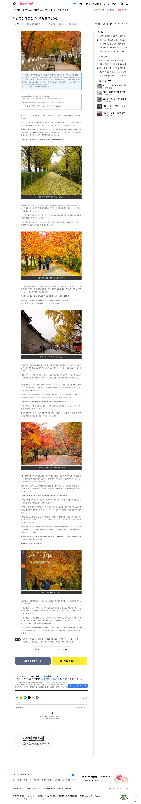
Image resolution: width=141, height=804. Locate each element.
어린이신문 (97, 3)
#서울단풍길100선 (51, 639)
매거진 (87, 3)
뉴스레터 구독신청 (49, 788)
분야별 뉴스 (27, 10)
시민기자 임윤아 (107, 109)
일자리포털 (54, 780)
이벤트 (114, 3)
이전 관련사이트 (13, 780)
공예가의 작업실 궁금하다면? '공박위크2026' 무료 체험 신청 (112, 44)
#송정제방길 (35, 642)
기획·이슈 (17, 10)
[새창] (33, 661)
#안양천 (77, 639)
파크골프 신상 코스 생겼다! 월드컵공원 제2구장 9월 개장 (112, 40)
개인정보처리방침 (18, 788)
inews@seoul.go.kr (93, 796)
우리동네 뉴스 (50, 10)
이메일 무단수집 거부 (34, 788)
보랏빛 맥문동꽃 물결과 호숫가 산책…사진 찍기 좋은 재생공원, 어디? (112, 72)
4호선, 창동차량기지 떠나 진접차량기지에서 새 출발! (112, 60)
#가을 (71, 639)
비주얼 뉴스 (38, 10)
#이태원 (51, 642)
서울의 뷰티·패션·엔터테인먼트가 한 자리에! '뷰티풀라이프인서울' (112, 51)
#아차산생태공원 (67, 642)
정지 (71, 775)
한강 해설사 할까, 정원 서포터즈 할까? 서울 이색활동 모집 (112, 48)
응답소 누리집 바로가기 (76, 686)
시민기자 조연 (107, 95)
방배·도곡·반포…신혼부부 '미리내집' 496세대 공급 (112, 68)
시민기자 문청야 (107, 102)
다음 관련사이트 (73, 780)
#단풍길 (40, 639)
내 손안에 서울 (26, 3)
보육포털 (45, 780)
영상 (80, 3)
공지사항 (68, 788)
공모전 (106, 3)
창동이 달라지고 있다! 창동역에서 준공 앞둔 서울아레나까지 (112, 64)
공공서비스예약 (34, 780)
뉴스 (75, 3)
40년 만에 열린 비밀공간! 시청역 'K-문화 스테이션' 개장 (112, 36)
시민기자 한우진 (107, 88)
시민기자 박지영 (107, 115)
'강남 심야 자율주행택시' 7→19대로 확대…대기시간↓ (112, 76)
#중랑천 (25, 642)
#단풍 (25, 639)
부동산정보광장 (22, 780)
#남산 (58, 642)
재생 (73, 775)
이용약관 (60, 788)
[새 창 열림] (124, 795)
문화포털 (63, 780)
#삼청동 (43, 642)
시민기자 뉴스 (63, 10)
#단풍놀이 (32, 639)
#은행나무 (63, 639)
